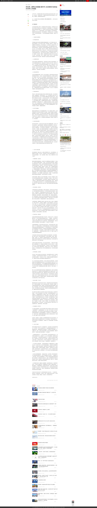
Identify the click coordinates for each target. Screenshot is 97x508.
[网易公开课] (78, 1)
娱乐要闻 (61, 73)
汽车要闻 (61, 106)
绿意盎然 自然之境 (62, 18)
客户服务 (50, 507)
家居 (60, 9)
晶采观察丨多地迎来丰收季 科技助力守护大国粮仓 (46, 484)
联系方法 (46, 507)
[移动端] (76, 1)
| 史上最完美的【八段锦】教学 (64, 132)
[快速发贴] (28, 14)
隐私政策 (52, 507)
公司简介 (43, 507)
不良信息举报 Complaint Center (57, 507)
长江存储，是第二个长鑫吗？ (63, 52)
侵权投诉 (64, 507)
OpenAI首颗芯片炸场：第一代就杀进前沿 (65, 101)
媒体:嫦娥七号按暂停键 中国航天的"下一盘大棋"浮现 (47, 392)
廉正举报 (61, 507)
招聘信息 (48, 507)
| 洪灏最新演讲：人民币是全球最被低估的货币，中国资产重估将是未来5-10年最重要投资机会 (65, 130)
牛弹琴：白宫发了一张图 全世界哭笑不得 (65, 33)
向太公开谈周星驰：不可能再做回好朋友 (65, 81)
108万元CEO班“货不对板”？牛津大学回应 (65, 50)
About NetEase (40, 507)
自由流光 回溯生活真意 (63, 21)
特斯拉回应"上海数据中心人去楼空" (44, 409)
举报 (57, 10)
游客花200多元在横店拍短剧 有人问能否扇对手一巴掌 (47, 403)
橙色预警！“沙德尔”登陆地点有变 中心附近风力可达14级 (47, 431)
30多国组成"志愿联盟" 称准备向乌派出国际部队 (46, 387)
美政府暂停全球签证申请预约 (43, 442)
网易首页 (27, 4)
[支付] (83, 1)
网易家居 (29, 4)
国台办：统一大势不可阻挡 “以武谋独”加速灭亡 (46, 460)
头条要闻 (61, 23)
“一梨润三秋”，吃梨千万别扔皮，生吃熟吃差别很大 (46, 451)
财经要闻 (61, 40)
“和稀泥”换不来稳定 (41, 399)
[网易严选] (81, 1)
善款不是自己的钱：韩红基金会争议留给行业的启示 (47, 435)
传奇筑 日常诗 (62, 16)
